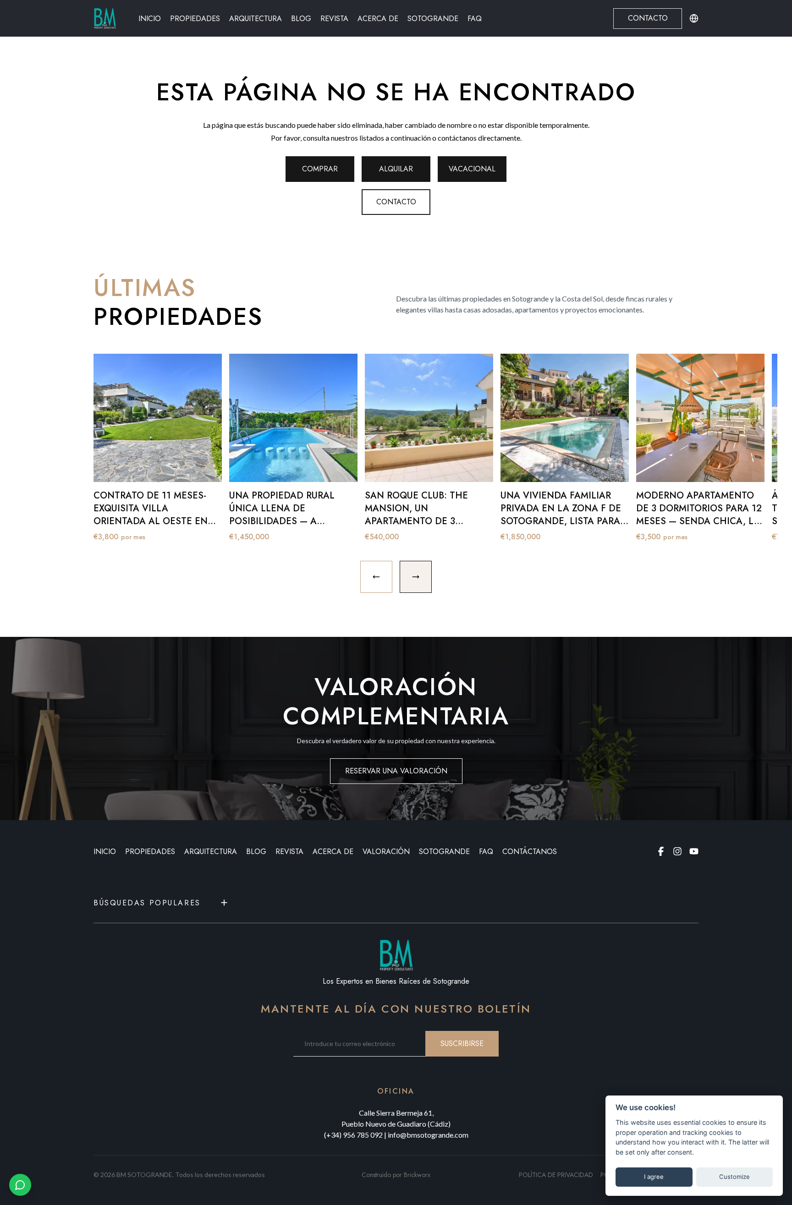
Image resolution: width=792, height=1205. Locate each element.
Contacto (648, 18)
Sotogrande (432, 18)
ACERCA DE (333, 851)
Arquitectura (255, 18)
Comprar (320, 169)
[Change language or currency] (693, 18)
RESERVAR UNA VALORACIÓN (396, 771)
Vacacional (472, 169)
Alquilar (396, 169)
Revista (334, 18)
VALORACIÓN (386, 851)
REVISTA (289, 851)
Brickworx (417, 1174)
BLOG (256, 851)
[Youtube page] (693, 851)
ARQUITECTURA (210, 851)
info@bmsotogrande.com (428, 1134)
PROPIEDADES (150, 851)
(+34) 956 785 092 (353, 1134)
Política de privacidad (556, 1174)
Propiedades (195, 18)
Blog (301, 18)
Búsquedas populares (147, 903)
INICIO (105, 851)
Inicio (149, 18)
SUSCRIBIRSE (462, 1043)
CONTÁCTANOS (529, 851)
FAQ (475, 18)
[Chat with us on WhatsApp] (20, 1185)
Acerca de (378, 18)
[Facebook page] (661, 851)
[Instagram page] (677, 851)
